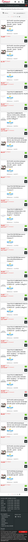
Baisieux (3, 524)
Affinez (6, 13)
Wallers (3, 518)
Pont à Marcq (4, 523)
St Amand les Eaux (5, 515)
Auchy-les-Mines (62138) (7, 526)
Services (3, 528)
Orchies (3, 521)
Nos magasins (4, 514)
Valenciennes (4, 517)
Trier (14, 13)
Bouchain (3, 520)
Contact (2, 530)
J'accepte (23, 531)
